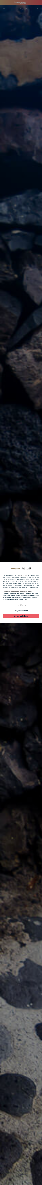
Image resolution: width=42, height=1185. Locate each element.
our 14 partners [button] (23, 575)
